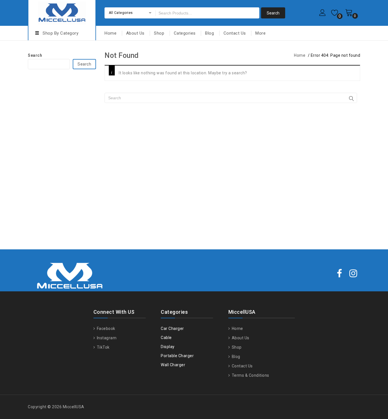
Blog (209, 33)
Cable (166, 337)
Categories (185, 33)
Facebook (105, 328)
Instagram (106, 338)
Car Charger (172, 328)
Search (35, 55)
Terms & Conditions (250, 375)
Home (110, 33)
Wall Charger (173, 365)
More (260, 33)
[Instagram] (353, 274)
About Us (135, 33)
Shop (159, 33)
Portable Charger (177, 355)
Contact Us (235, 33)
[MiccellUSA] (62, 12)
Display (168, 346)
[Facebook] (339, 274)
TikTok (103, 347)
